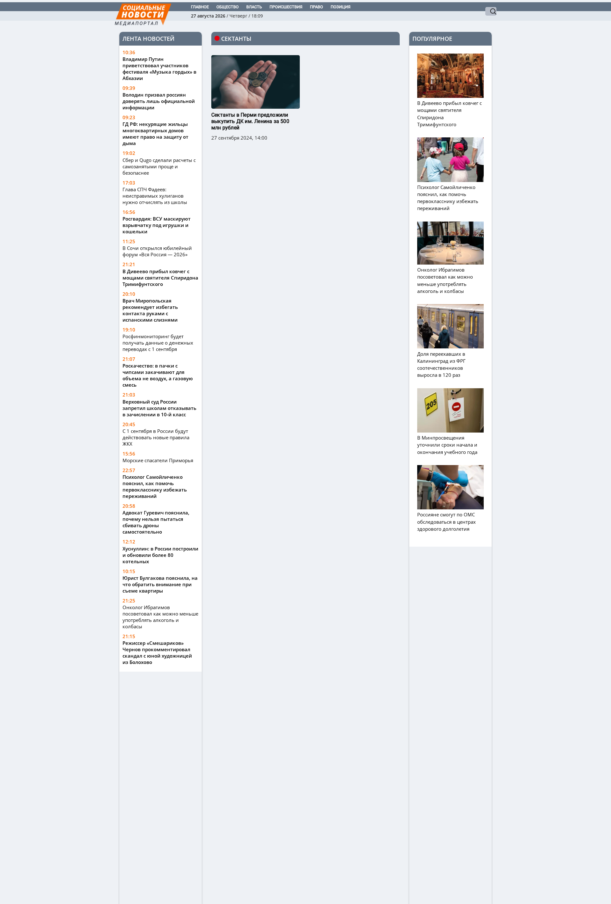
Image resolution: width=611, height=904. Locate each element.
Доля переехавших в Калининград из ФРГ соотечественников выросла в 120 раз (441, 364)
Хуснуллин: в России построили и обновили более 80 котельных (160, 555)
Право (316, 6)
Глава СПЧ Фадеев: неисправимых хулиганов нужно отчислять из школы (155, 195)
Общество (227, 6)
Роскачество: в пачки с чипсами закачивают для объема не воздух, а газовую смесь (158, 375)
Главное (200, 6)
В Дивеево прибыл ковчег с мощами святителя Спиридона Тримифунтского (160, 277)
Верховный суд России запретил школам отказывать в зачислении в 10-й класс (159, 408)
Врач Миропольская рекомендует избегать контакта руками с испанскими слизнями (150, 310)
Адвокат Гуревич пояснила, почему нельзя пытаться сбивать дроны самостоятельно (156, 522)
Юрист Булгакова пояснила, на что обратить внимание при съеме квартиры (160, 584)
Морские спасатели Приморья (158, 460)
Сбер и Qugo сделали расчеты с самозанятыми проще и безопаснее (159, 166)
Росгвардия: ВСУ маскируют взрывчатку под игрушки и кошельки (157, 225)
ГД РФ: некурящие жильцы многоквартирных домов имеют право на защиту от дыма (155, 133)
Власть (254, 6)
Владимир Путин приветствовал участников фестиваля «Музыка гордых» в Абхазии (159, 68)
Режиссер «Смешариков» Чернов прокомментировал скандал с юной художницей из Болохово (157, 652)
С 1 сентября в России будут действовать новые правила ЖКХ (156, 437)
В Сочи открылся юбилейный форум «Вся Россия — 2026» (157, 251)
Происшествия (286, 6)
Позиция (340, 6)
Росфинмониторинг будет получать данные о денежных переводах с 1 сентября (158, 342)
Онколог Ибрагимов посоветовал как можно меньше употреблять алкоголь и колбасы (160, 617)
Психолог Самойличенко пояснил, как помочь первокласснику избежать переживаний (155, 486)
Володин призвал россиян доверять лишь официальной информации (159, 101)
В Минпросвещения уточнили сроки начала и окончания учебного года (447, 444)
